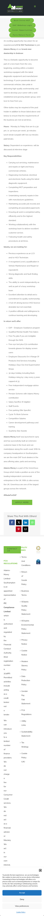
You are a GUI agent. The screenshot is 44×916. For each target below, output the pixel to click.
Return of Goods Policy (22, 578)
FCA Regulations (22, 712)
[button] (40, 870)
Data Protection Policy (22, 680)
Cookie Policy (20, 912)
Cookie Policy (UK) (22, 757)
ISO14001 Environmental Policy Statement (22, 627)
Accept (22, 893)
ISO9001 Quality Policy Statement (22, 608)
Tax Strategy (22, 744)
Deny (22, 899)
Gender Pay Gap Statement (22, 697)
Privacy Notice (22, 642)
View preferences (22, 906)
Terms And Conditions (22, 561)
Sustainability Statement (22, 734)
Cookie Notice (22, 653)
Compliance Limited (9, 607)
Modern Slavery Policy (22, 665)
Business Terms (22, 593)
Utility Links (22, 723)
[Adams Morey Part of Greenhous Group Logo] (15, 4)
